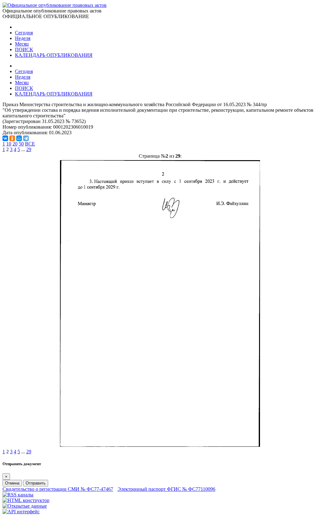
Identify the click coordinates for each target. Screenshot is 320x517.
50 (21, 143)
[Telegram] (26, 138)
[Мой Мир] (19, 138)
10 (8, 143)
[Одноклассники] (12, 138)
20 (15, 143)
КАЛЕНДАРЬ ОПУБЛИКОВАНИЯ (53, 55)
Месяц (22, 44)
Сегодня (24, 32)
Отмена (12, 483)
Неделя (22, 38)
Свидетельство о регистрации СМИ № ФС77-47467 (57, 489)
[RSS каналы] (17, 494)
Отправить (36, 483)
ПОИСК (24, 49)
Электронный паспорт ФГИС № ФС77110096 (166, 489)
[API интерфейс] (21, 511)
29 (28, 149)
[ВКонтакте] (5, 138)
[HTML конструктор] (25, 500)
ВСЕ (30, 143)
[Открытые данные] (24, 506)
